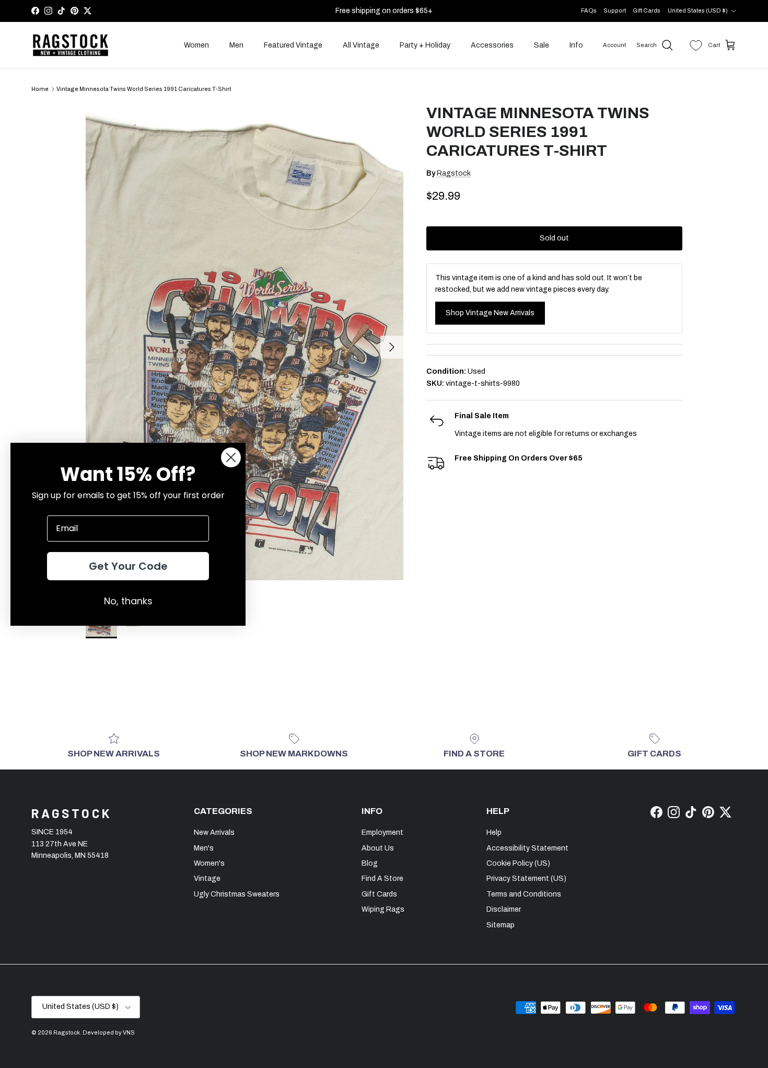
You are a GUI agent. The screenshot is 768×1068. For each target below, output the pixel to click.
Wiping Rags (383, 909)
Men (236, 45)
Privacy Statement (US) (526, 878)
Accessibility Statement (527, 848)
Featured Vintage (293, 45)
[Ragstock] (70, 45)
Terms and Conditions (523, 894)
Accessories (492, 45)
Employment (382, 832)
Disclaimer (503, 909)
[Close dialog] (230, 457)
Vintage (207, 878)
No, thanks (128, 600)
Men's (204, 848)
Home (40, 89)
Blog (370, 863)
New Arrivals (214, 832)
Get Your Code (128, 566)
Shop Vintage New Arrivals (490, 313)
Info (576, 45)
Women (196, 45)
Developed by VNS (109, 1032)
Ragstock (454, 173)
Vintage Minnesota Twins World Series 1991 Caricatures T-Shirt (143, 89)
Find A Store (382, 878)
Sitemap (500, 925)
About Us (378, 848)
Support (614, 10)
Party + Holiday (425, 45)
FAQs (589, 10)
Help (494, 832)
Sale (541, 45)
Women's (209, 863)
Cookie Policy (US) (518, 863)
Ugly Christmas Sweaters (237, 894)
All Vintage (361, 45)
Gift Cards (646, 10)
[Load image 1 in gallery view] (244, 342)
